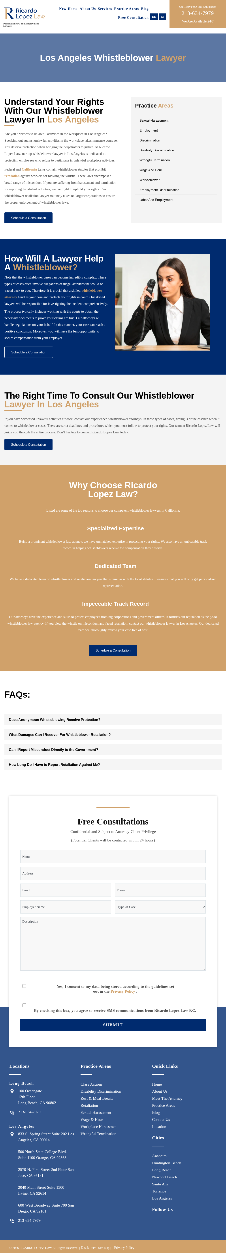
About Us (88, 9)
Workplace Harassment (99, 1126)
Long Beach (161, 1170)
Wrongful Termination (98, 1133)
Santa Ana (160, 1184)
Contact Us (161, 1119)
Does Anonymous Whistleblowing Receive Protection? (54, 720)
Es (162, 16)
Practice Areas (126, 9)
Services (105, 9)
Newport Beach (164, 1177)
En (154, 16)
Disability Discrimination (101, 1091)
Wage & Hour (92, 1119)
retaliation (12, 176)
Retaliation (89, 1105)
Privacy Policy (123, 991)
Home (157, 1084)
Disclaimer (88, 1248)
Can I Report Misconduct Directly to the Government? (53, 750)
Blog (145, 9)
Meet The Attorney (167, 1098)
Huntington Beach (166, 1163)
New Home (68, 9)
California (29, 169)
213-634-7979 (197, 14)
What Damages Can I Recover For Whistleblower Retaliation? (60, 735)
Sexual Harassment (96, 1112)
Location (159, 1126)
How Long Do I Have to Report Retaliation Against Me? (54, 765)
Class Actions (91, 1084)
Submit (113, 1024)
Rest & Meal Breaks (97, 1098)
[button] (113, 719)
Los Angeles (162, 1198)
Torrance (159, 1191)
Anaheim (159, 1156)
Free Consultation (133, 17)
